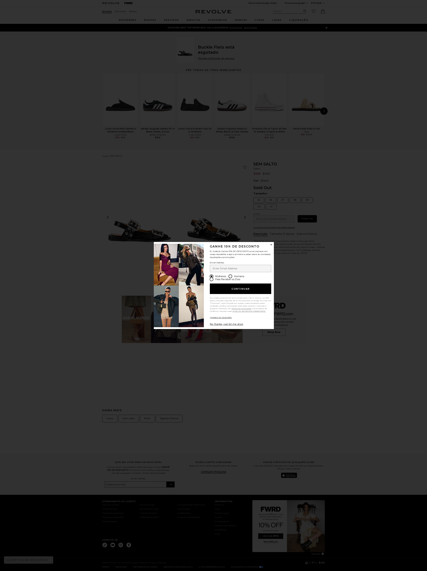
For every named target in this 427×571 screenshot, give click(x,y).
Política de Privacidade (241, 309)
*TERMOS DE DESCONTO (221, 318)
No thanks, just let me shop (226, 324)
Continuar (241, 288)
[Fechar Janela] (271, 244)
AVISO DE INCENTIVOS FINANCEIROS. (249, 311)
